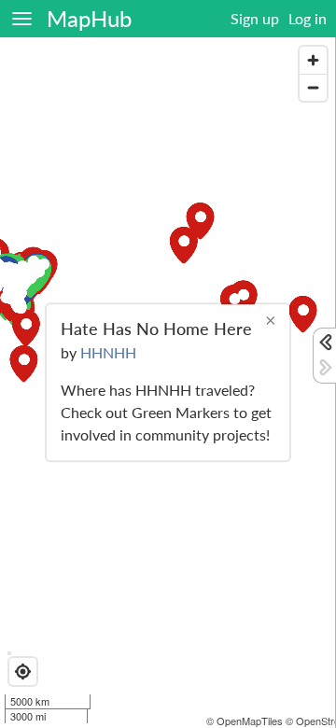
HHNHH (108, 353)
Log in (307, 18)
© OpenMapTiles (244, 720)
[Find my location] (22, 671)
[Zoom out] (313, 87)
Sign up (255, 18)
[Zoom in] (313, 60)
